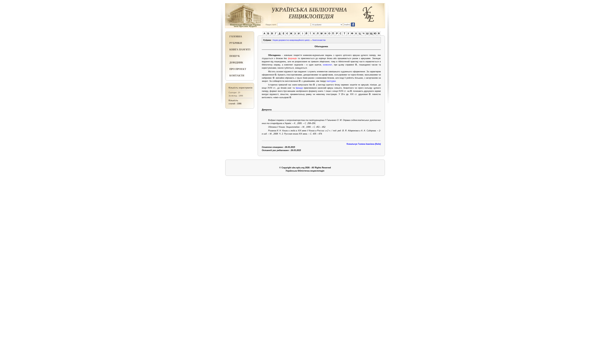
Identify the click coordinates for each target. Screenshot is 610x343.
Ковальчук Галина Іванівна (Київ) (364, 144)
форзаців (292, 58)
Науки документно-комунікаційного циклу (291, 40)
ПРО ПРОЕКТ (237, 69)
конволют (327, 65)
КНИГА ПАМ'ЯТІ (239, 49)
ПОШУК (234, 56)
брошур (299, 88)
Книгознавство (319, 40)
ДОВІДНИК (236, 62)
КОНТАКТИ (236, 75)
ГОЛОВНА (235, 36)
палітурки (331, 81)
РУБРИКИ (235, 43)
